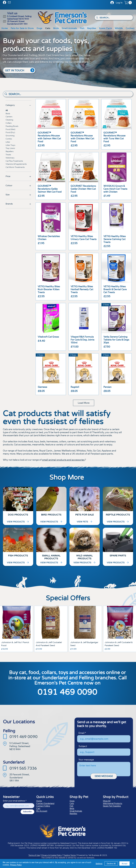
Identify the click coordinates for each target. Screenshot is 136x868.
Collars (9, 123)
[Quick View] (51, 114)
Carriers (9, 116)
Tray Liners (10, 148)
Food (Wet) (10, 129)
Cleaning (9, 120)
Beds (8, 113)
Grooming (10, 135)
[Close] (132, 863)
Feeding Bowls (12, 126)
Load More (84, 402)
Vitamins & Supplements (16, 164)
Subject (82, 746)
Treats (8, 154)
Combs (9, 139)
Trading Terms (69, 855)
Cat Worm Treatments (15, 167)
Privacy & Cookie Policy (51, 855)
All (7, 110)
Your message (86, 759)
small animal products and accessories (63, 459)
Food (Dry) (10, 132)
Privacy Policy (16, 864)
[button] (128, 2)
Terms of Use (34, 855)
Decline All (111, 863)
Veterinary (10, 158)
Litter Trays (10, 145)
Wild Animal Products (112, 803)
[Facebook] (4, 2)
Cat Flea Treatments (14, 161)
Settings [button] (99, 863)
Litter (8, 142)
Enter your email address (14, 801)
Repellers (10, 151)
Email (81, 733)
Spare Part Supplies (112, 806)
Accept (124, 863)
